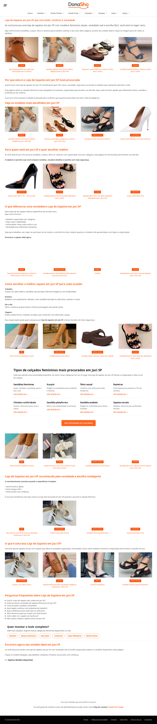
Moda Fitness (56, 13)
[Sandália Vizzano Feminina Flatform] (97, 119)
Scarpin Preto (21, 192)
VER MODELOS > (20, 394)
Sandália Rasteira (59, 269)
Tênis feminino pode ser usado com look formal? (26, 613)
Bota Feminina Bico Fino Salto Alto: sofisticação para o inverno (21, 70)
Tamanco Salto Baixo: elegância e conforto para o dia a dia (59, 140)
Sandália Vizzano (97, 135)
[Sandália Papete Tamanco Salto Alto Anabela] (97, 336)
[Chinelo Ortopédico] (97, 564)
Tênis (21, 352)
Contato (114, 720)
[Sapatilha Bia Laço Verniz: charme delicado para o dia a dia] (135, 253)
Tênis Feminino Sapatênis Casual (21, 356)
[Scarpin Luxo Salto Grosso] (59, 513)
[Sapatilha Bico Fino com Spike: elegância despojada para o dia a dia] (97, 176)
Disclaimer (148, 720)
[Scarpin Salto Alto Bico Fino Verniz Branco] (135, 119)
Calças (124, 13)
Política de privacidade (99, 720)
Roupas (102, 13)
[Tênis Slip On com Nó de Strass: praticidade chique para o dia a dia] (21, 513)
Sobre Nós (124, 720)
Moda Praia (73, 13)
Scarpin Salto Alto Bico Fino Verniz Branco (135, 139)
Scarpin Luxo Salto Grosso (59, 533)
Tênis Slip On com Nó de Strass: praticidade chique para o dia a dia (21, 534)
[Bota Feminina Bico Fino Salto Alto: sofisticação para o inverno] (21, 49)
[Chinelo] (97, 253)
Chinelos (21, 269)
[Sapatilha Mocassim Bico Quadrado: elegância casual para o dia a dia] (59, 564)
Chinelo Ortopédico (97, 585)
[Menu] (5, 5)
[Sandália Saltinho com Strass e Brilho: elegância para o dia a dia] (59, 49)
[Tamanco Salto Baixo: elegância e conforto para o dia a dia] (59, 119)
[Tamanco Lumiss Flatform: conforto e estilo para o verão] (97, 49)
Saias (113, 13)
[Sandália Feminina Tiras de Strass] (97, 446)
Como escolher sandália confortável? (22, 605)
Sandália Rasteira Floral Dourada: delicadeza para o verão (60, 197)
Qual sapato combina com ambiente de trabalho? (27, 608)
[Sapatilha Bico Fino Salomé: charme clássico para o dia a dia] (135, 446)
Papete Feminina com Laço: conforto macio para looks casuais (59, 467)
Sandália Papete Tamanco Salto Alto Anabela (97, 356)
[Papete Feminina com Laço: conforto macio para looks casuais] (59, 446)
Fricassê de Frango (116, 707)
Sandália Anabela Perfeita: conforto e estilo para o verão (135, 70)
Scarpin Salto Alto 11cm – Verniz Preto (21, 196)
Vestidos (40, 13)
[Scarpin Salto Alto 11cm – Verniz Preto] (21, 176)
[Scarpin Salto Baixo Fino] (135, 176)
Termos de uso (136, 720)
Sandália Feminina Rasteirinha (97, 533)
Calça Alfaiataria (74, 636)
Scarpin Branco (135, 135)
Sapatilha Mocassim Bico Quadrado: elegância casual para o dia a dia (59, 586)
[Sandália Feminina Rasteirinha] (97, 513)
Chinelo (97, 273)
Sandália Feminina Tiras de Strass (97, 466)
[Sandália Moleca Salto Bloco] (59, 336)
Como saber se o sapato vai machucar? (23, 616)
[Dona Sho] (78, 5)
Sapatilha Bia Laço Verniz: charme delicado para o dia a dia (135, 274)
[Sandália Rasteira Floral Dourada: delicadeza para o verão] (59, 176)
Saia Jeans (45, 636)
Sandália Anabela (97, 352)
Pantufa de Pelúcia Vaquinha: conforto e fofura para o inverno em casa (21, 274)
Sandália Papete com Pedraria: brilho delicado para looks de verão (59, 274)
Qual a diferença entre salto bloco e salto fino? (26, 611)
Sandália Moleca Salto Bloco (59, 356)
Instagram (92, 702)
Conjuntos (58, 636)
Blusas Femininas (28, 636)
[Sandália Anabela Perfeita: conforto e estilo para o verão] (135, 49)
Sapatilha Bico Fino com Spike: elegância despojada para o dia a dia (97, 197)
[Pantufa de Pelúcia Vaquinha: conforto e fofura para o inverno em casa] (21, 253)
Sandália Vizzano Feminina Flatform (97, 139)
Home (30, 13)
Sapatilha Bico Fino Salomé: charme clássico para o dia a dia (135, 467)
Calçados (88, 13)
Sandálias (59, 65)
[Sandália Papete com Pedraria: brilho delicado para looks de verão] (59, 253)
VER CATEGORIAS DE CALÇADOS (78, 423)
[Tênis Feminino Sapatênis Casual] (21, 336)
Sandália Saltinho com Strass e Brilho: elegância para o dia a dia (59, 70)
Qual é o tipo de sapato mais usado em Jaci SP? (26, 600)
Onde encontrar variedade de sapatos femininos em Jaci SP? (31, 603)
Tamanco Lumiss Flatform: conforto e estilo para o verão (97, 70)
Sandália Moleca (59, 352)
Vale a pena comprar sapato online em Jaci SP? (26, 618)
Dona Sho (16, 720)
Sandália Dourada (97, 461)
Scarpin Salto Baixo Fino (135, 196)
